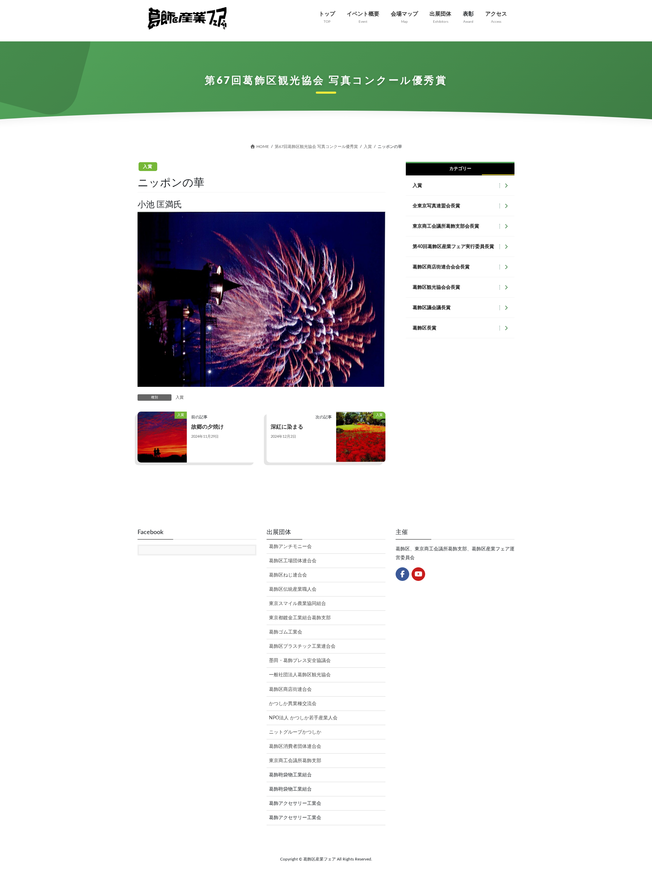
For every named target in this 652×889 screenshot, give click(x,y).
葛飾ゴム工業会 (285, 632)
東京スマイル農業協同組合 (297, 603)
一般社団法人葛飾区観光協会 (300, 675)
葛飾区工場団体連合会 (292, 561)
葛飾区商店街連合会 (290, 689)
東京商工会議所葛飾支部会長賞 (446, 226)
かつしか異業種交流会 (292, 703)
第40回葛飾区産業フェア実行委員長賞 (453, 246)
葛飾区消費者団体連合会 (295, 746)
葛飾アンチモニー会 (290, 546)
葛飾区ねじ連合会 (288, 575)
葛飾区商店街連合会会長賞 (441, 267)
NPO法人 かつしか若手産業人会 (303, 718)
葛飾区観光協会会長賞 (436, 287)
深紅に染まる (287, 427)
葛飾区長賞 (424, 328)
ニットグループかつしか (295, 732)
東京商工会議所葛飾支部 (295, 760)
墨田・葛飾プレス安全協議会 (300, 660)
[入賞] (162, 436)
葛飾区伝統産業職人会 (292, 589)
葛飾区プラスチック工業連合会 (302, 646)
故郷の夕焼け (207, 427)
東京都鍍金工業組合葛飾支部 (300, 618)
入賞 (148, 167)
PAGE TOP (631, 856)
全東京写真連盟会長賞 (436, 206)
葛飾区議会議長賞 (432, 307)
